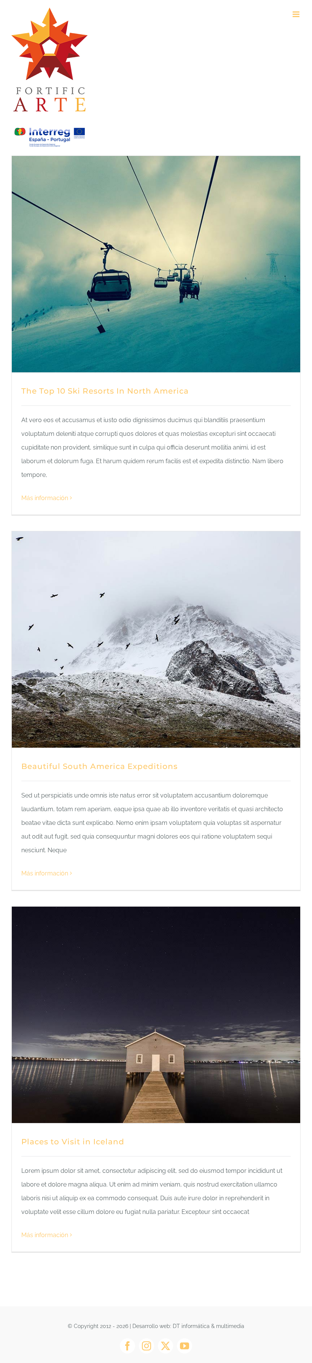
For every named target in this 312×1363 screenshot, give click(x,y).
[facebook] (127, 1345)
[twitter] (165, 1345)
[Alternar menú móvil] (297, 14)
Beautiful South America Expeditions (99, 766)
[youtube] (184, 1345)
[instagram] (146, 1345)
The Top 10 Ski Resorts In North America (105, 391)
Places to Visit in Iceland (72, 1141)
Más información (44, 498)
